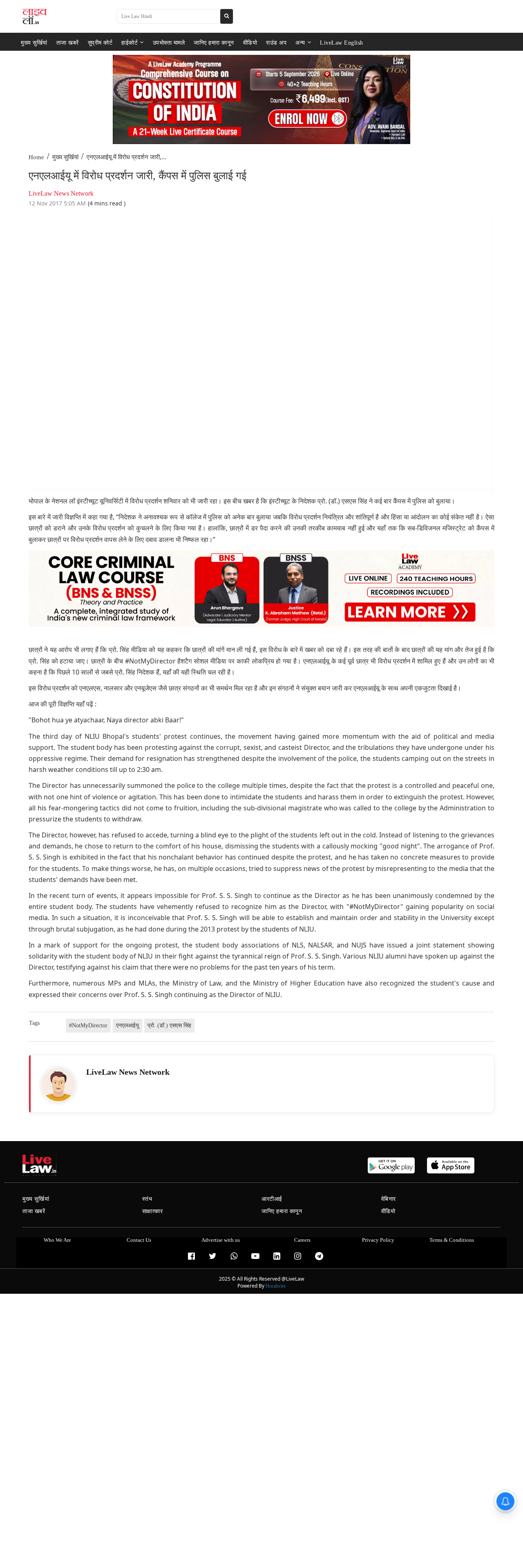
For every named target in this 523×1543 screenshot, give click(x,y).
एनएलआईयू (127, 1025)
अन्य (300, 42)
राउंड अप (276, 42)
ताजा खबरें (67, 42)
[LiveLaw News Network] (58, 1084)
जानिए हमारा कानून (214, 42)
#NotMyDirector (88, 1025)
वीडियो (250, 42)
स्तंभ (147, 1199)
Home (36, 157)
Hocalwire (276, 1286)
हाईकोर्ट (129, 42)
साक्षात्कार (152, 1211)
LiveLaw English (341, 42)
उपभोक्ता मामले (169, 42)
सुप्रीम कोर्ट (100, 42)
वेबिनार (388, 1199)
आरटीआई (272, 1199)
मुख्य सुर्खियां (34, 42)
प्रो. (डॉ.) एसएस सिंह (169, 1025)
